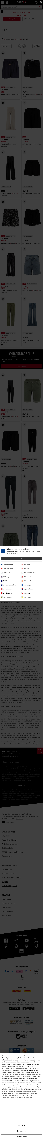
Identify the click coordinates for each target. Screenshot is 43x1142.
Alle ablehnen (21, 1131)
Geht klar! (21, 1126)
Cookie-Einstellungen (31, 1093)
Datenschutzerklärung (25, 1097)
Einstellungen (21, 1137)
